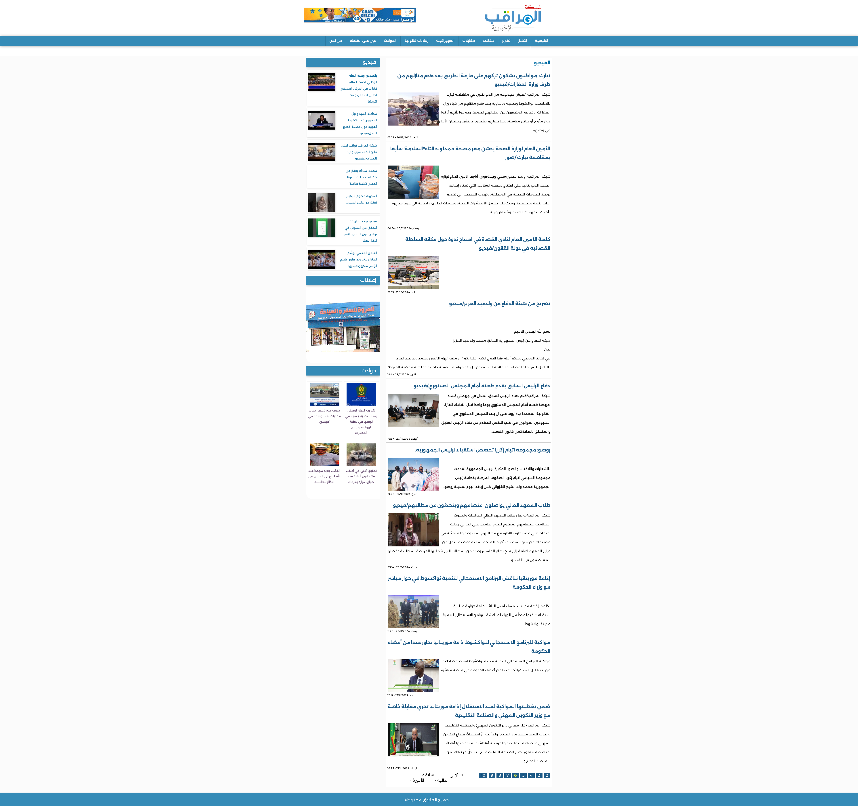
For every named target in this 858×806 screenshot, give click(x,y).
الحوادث (390, 40)
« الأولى (456, 774)
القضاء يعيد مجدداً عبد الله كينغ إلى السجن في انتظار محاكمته (324, 476)
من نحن (335, 40)
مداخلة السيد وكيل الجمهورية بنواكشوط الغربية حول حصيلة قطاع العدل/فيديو (360, 123)
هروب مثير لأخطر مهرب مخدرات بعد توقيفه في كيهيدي (324, 416)
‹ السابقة (430, 774)
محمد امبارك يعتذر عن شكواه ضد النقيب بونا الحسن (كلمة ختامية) (361, 177)
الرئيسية (541, 40)
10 (483, 775)
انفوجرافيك (445, 40)
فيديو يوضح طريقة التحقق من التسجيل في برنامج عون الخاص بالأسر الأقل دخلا (360, 230)
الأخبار (522, 40)
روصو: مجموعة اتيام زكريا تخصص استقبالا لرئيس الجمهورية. (482, 450)
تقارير (506, 40)
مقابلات (468, 40)
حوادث (369, 371)
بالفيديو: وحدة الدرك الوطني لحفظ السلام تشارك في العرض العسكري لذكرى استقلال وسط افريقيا (358, 88)
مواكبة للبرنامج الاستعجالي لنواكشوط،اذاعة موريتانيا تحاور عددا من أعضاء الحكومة (469, 647)
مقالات (488, 40)
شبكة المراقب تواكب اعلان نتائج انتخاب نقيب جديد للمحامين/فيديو (359, 152)
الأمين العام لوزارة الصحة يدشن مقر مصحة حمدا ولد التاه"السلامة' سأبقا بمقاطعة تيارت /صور (470, 153)
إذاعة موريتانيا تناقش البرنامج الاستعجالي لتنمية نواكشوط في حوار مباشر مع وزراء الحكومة (469, 583)
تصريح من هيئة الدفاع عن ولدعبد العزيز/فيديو (499, 303)
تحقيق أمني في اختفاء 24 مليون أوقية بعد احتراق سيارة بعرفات (361, 476)
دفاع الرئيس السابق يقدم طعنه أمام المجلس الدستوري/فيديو (482, 385)
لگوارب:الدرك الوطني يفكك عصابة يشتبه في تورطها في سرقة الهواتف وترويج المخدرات (361, 421)
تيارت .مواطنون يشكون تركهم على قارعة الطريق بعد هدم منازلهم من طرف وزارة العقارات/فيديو (473, 80)
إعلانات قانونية (416, 40)
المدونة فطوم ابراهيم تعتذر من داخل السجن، (361, 199)
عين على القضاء (363, 40)
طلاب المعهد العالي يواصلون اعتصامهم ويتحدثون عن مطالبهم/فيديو (471, 505)
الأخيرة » (417, 780)
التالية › (441, 780)
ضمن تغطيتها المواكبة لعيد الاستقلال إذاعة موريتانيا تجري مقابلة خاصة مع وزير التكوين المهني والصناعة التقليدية (469, 711)
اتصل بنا (541, 50)
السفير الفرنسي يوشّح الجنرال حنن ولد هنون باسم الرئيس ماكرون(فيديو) (358, 259)
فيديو (369, 62)
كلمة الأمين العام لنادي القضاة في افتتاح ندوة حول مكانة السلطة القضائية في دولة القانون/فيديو (477, 244)
